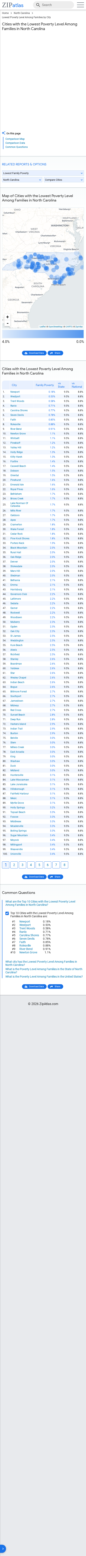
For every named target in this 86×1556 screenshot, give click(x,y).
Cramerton (16, 524)
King (12, 756)
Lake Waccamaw (19, 779)
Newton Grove (18, 433)
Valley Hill (15, 447)
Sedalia (14, 603)
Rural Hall (15, 552)
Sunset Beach (17, 714)
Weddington (17, 640)
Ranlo (13, 405)
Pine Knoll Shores (19, 538)
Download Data (36, 353)
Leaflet (42, 327)
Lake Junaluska (18, 784)
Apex (13, 520)
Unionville (15, 854)
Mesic (13, 798)
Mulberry (15, 622)
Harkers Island (18, 724)
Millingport (16, 844)
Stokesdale (16, 566)
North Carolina (22, 13)
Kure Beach (16, 645)
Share (57, 353)
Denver (14, 561)
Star (12, 673)
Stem (13, 742)
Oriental (14, 475)
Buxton (14, 733)
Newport (15, 391)
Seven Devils (17, 415)
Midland (14, 770)
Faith (13, 419)
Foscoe (14, 816)
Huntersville (16, 775)
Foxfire (14, 461)
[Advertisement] (43, 83)
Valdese (14, 668)
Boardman (16, 663)
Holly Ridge (16, 452)
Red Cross (15, 710)
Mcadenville (16, 826)
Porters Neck (17, 543)
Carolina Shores (19, 410)
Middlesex (15, 821)
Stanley (14, 659)
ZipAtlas (79, 327)
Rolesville (15, 424)
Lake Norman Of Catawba (19, 504)
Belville (14, 738)
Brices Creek (16, 498)
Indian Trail (16, 728)
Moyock (14, 840)
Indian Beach (17, 682)
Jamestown (16, 700)
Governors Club (18, 594)
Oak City (14, 631)
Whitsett (14, 438)
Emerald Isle (17, 484)
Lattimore (15, 598)
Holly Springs (17, 807)
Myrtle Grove (17, 802)
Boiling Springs (18, 830)
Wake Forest (17, 529)
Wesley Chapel (18, 677)
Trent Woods (17, 401)
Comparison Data (15, 142)
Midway (14, 705)
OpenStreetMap (55, 327)
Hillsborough (17, 789)
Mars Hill (15, 571)
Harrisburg (16, 589)
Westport (15, 396)
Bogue (13, 687)
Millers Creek (17, 747)
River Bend (16, 429)
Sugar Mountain (19, 835)
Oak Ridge (15, 557)
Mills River (15, 510)
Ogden (13, 626)
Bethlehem (16, 494)
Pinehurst (15, 480)
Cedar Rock (16, 533)
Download (76, 204)
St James (15, 636)
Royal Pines (16, 489)
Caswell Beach (18, 466)
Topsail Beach (17, 812)
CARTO (69, 327)
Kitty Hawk (16, 456)
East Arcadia (17, 751)
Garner (14, 608)
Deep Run (15, 719)
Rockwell (15, 612)
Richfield (15, 654)
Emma (14, 584)
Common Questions (16, 146)
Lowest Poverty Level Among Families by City (26, 17)
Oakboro (15, 515)
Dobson (14, 470)
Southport (15, 696)
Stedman (15, 575)
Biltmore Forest (18, 691)
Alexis (13, 649)
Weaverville (16, 849)
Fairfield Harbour (19, 793)
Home (5, 13)
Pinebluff (15, 442)
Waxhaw (15, 761)
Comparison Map (15, 138)
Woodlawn (16, 617)
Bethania (15, 580)
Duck (13, 765)
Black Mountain (18, 547)
